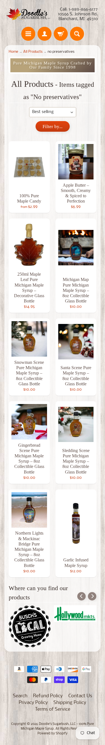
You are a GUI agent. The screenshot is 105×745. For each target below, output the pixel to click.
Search (20, 696)
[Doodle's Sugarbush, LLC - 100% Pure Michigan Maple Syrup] (28, 14)
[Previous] (81, 596)
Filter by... (52, 126)
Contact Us (80, 696)
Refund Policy (48, 696)
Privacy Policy (33, 702)
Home (13, 52)
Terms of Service (52, 709)
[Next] (92, 596)
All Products (33, 52)
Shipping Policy (69, 702)
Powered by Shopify (52, 733)
